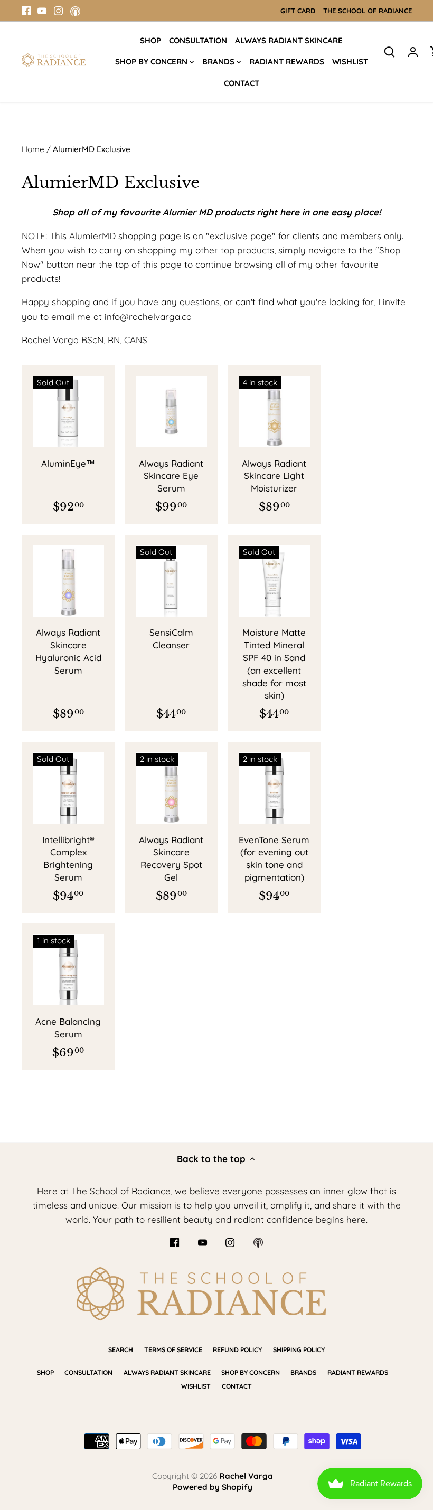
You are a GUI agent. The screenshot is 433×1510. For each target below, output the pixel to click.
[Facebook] (26, 10)
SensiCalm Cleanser (171, 638)
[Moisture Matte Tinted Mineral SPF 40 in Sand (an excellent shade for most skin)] (274, 581)
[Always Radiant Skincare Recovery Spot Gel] (171, 788)
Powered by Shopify (212, 1487)
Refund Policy (237, 1350)
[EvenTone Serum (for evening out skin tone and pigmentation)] (274, 788)
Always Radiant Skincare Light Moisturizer (274, 476)
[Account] (413, 50)
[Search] (389, 50)
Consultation (88, 1372)
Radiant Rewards (357, 1372)
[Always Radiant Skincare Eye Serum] (171, 411)
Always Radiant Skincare (167, 1372)
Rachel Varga (246, 1476)
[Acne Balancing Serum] (68, 969)
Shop (45, 1372)
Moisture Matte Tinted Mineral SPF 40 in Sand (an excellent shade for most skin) (274, 664)
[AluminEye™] (68, 411)
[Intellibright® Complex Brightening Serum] (68, 788)
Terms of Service (173, 1350)
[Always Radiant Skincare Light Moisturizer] (274, 411)
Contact (237, 1386)
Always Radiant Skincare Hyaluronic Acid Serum (68, 651)
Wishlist (196, 1386)
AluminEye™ (68, 463)
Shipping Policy (299, 1350)
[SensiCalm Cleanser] (171, 581)
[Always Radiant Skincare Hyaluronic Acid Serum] (68, 581)
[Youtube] (41, 10)
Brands (303, 1372)
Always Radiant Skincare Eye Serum (171, 476)
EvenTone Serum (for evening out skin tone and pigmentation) (274, 858)
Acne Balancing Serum (68, 1028)
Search (120, 1350)
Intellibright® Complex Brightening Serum (68, 858)
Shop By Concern (250, 1372)
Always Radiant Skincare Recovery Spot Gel (171, 858)
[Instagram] (58, 10)
